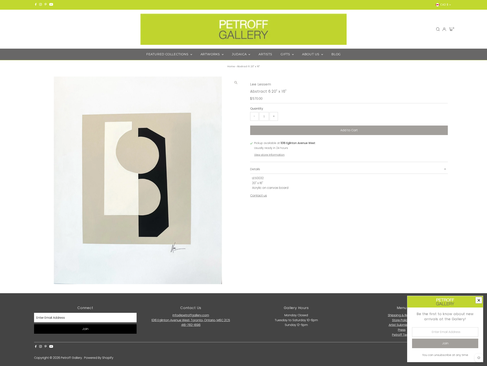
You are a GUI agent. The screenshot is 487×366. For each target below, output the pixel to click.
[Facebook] (35, 4)
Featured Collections (167, 54)
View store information (269, 154)
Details (255, 169)
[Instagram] (40, 4)
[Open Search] (438, 29)
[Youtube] (51, 4)
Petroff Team (401, 335)
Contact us (258, 195)
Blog (336, 54)
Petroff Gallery (71, 358)
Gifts (286, 54)
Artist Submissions (402, 325)
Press (402, 330)
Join (85, 329)
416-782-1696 (191, 325)
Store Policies (401, 320)
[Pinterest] (46, 4)
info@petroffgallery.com (191, 315)
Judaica (239, 54)
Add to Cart (349, 130)
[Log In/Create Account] (444, 29)
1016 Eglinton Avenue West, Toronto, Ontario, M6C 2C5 (190, 320)
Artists (265, 54)
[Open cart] (451, 29)
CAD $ (444, 4)
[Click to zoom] (236, 82)
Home (231, 66)
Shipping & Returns (402, 315)
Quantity (256, 108)
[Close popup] (478, 300)
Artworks (211, 54)
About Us (311, 54)
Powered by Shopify (98, 358)
